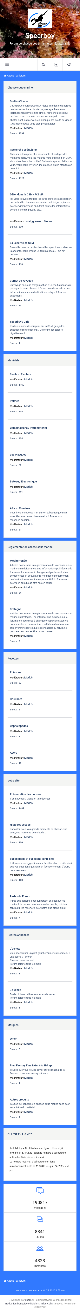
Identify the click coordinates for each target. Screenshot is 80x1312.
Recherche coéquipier (23, 149)
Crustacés (16, 699)
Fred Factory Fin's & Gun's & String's (31, 1065)
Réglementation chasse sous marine (30, 547)
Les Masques (18, 454)
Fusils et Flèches (20, 374)
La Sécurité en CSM (22, 242)
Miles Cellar (47, 1303)
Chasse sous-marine (20, 87)
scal (28, 221)
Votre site (14, 780)
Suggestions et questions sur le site (32, 858)
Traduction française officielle (21, 1303)
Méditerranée (18, 560)
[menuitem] (43, 64)
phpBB (28, 1299)
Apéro (13, 752)
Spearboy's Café (20, 321)
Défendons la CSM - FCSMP (26, 194)
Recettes (13, 658)
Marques (13, 1025)
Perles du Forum (20, 896)
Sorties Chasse (19, 101)
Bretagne (15, 609)
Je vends (15, 989)
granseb (37, 221)
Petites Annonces (18, 934)
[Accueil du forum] (40, 18)
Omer (13, 1038)
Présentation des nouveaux (27, 794)
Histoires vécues (20, 824)
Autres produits (19, 1099)
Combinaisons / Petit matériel (28, 427)
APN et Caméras (20, 508)
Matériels (13, 360)
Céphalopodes (19, 725)
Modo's (28, 128)
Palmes (14, 400)
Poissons (15, 672)
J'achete (15, 948)
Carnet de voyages (21, 280)
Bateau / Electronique (23, 481)
